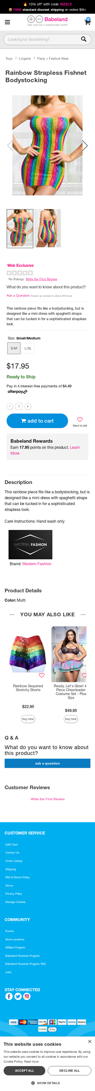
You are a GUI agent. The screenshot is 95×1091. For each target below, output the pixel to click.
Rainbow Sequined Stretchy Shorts (28, 688)
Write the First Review (41, 279)
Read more (31, 1061)
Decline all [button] (69, 1070)
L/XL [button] (28, 348)
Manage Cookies (15, 902)
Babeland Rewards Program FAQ (25, 964)
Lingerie (25, 58)
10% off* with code (47, 4)
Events (9, 931)
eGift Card (11, 844)
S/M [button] (14, 348)
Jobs (8, 972)
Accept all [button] (24, 1070)
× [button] (89, 1042)
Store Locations (14, 939)
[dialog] (47, 1063)
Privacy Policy (13, 893)
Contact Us (12, 852)
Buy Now (28, 719)
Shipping (10, 869)
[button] (7, 22)
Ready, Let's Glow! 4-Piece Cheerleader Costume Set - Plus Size (71, 692)
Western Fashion (36, 563)
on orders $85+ (48, 9)
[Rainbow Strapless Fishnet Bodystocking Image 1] (47, 145)
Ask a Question (18, 295)
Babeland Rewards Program (22, 955)
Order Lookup (13, 861)
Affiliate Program (15, 947)
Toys (9, 58)
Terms (9, 885)
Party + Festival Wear (53, 58)
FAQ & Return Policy (17, 877)
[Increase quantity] (28, 406)
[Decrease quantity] (10, 406)
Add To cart (41, 421)
